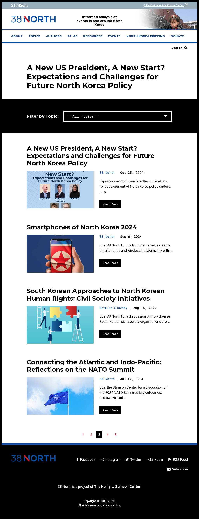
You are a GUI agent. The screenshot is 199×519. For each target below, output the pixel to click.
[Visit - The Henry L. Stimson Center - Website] (53, 5)
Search (176, 47)
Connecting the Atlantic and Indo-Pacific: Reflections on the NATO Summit (94, 365)
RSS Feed (180, 459)
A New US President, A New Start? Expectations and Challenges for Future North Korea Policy (90, 156)
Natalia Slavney (113, 308)
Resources (92, 36)
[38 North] (33, 458)
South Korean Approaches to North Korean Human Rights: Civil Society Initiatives (96, 294)
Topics (34, 36)
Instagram (112, 459)
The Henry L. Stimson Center (117, 486)
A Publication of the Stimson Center (164, 5)
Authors (54, 36)
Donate (177, 36)
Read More (110, 204)
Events (114, 36)
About (18, 37)
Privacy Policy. (112, 505)
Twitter (135, 459)
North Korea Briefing (145, 36)
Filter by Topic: (42, 116)
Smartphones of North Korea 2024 (82, 227)
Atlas (72, 36)
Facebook (87, 459)
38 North (107, 172)
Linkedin (156, 459)
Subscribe (179, 469)
